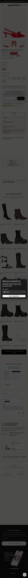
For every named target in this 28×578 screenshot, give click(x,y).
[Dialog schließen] (26, 280)
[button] (14, 292)
